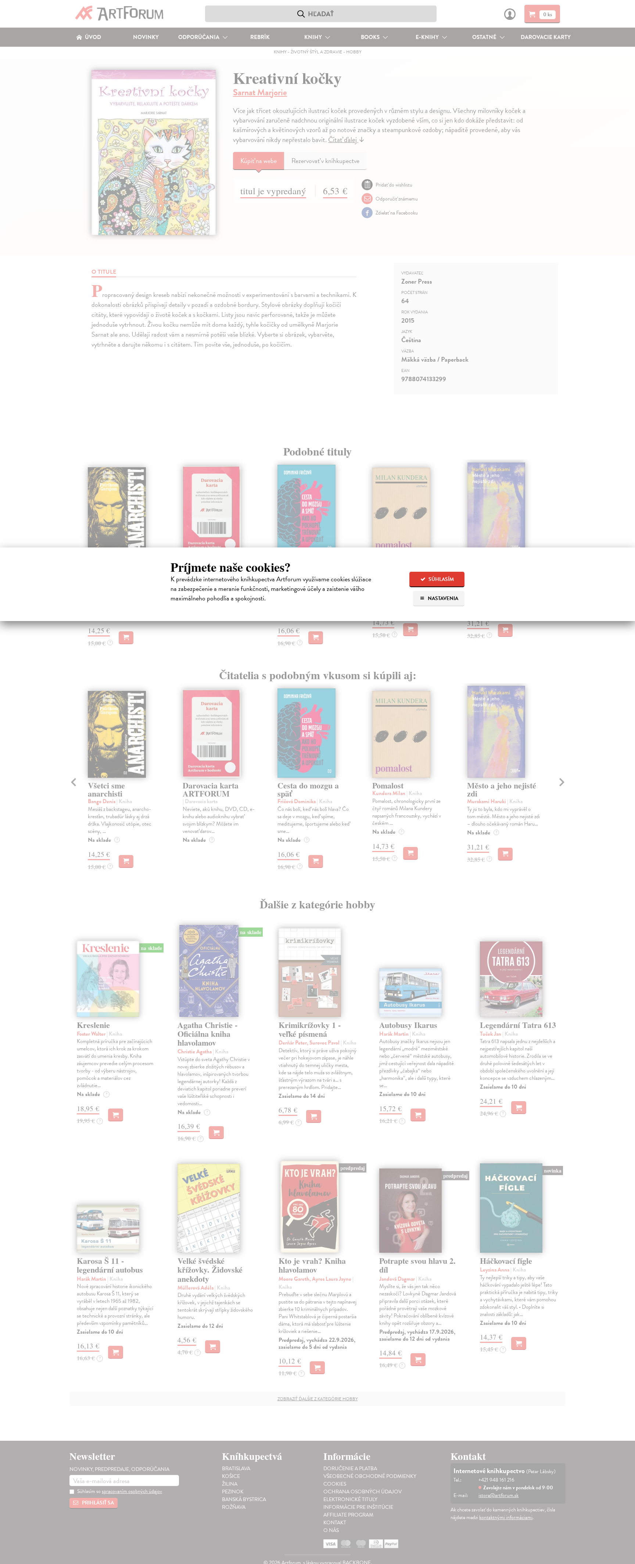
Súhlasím (440, 579)
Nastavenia (442, 598)
